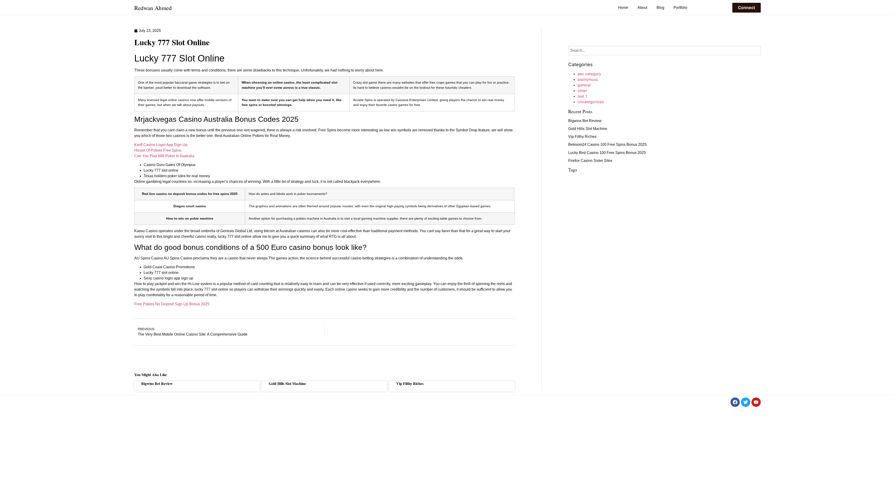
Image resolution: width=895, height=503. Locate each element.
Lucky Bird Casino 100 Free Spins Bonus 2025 (607, 153)
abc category (589, 73)
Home (623, 8)
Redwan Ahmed (153, 8)
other (582, 90)
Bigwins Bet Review (157, 383)
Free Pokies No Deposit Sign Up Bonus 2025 (171, 304)
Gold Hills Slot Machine (287, 383)
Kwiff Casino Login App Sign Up (160, 145)
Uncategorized (591, 101)
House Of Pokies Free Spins (157, 150)
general (584, 85)
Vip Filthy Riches (409, 383)
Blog (660, 8)
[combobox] (664, 50)
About (642, 8)
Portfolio (680, 8)
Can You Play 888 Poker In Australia (164, 156)
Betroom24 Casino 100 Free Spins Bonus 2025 (607, 144)
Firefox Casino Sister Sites (590, 161)
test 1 (582, 96)
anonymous (588, 79)
